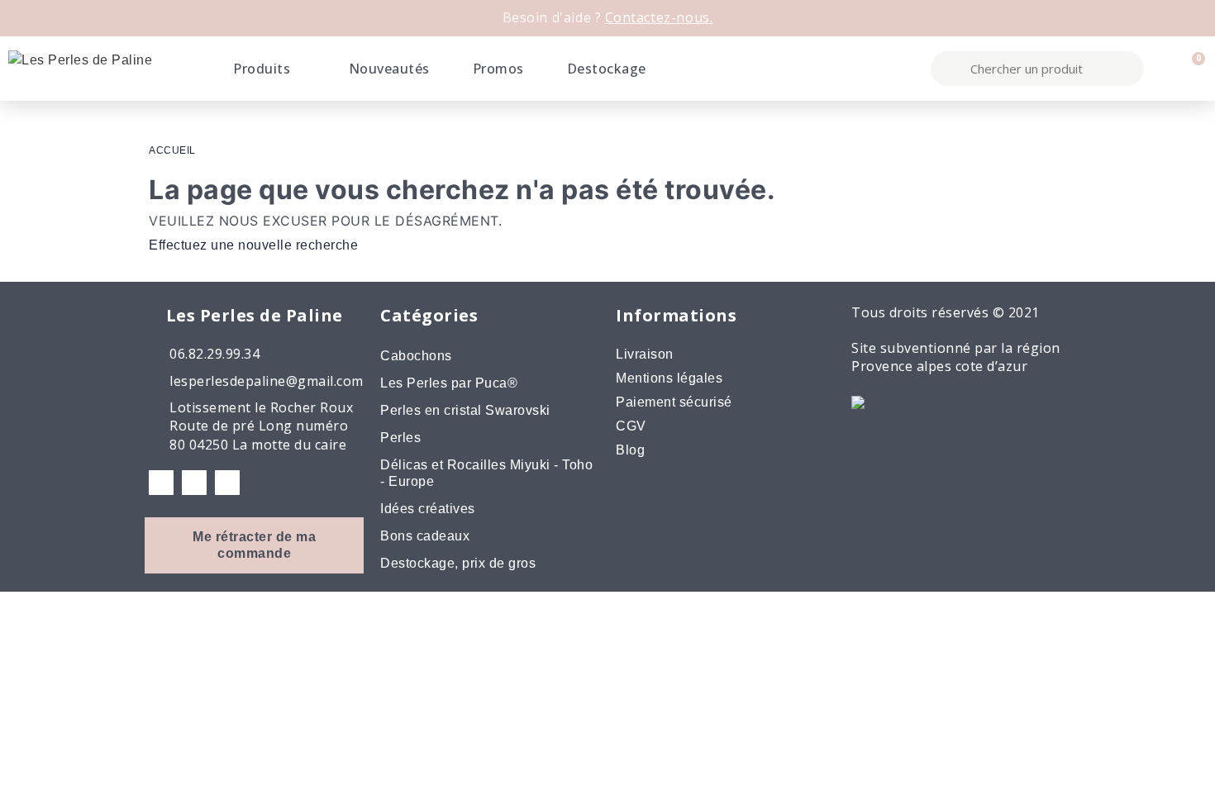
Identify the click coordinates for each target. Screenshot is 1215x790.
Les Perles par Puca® (448, 383)
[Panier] (1191, 68)
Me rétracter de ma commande (254, 545)
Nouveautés (389, 68)
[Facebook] (161, 482)
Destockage (606, 68)
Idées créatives (427, 509)
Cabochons (416, 356)
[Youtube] (227, 482)
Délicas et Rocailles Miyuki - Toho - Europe (486, 473)
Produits (261, 68)
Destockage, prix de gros (458, 563)
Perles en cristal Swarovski (465, 410)
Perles (400, 438)
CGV (631, 426)
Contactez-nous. (659, 17)
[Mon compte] (1163, 68)
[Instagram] (194, 482)
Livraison (645, 354)
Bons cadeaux (424, 536)
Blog (630, 450)
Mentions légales (669, 378)
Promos (498, 68)
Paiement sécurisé (674, 402)
